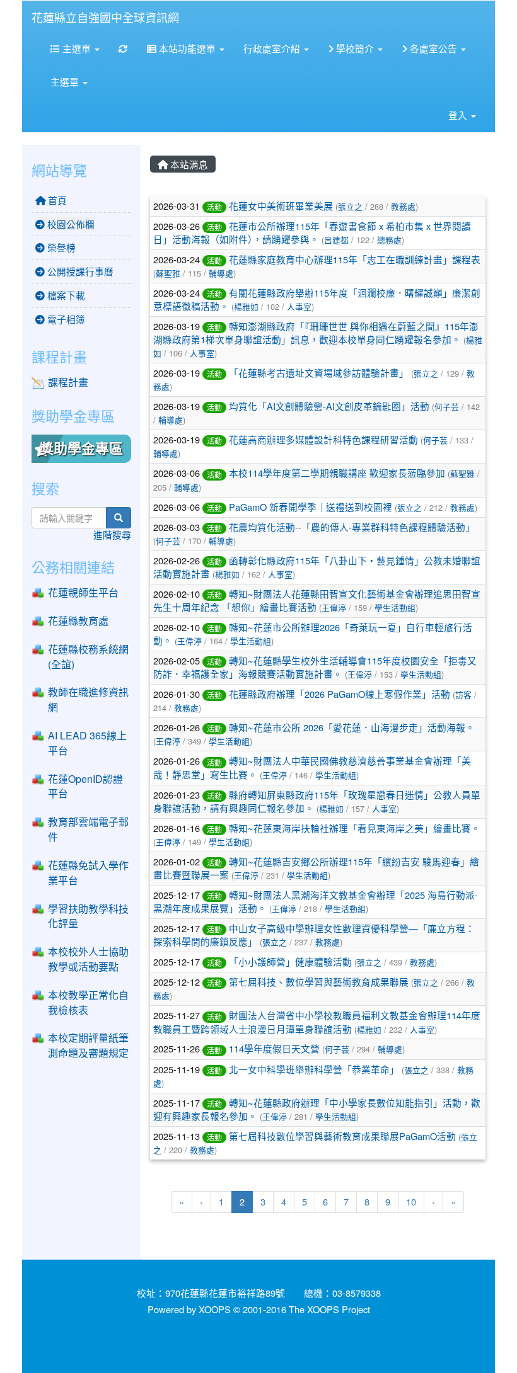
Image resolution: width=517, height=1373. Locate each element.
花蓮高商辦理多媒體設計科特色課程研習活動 (323, 439)
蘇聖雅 (168, 273)
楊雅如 (246, 306)
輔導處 (221, 273)
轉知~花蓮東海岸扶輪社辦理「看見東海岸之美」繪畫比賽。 (354, 828)
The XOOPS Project (329, 1309)
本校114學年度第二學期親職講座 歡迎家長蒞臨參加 (337, 472)
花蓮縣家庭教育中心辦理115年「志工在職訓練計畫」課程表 (354, 259)
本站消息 (188, 164)
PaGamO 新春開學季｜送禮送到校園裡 (310, 506)
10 (411, 1201)
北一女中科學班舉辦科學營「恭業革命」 (314, 1069)
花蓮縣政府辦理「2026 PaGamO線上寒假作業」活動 (339, 693)
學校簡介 (355, 48)
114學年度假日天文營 (274, 1048)
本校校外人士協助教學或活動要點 (88, 959)
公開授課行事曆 (79, 271)
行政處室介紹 (273, 48)
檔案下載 (65, 295)
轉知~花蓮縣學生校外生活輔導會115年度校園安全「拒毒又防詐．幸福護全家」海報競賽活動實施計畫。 (315, 667)
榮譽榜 (60, 247)
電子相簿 (65, 319)
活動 (214, 207)
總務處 (389, 240)
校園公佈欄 (70, 224)
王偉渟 (334, 607)
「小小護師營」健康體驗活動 (290, 961)
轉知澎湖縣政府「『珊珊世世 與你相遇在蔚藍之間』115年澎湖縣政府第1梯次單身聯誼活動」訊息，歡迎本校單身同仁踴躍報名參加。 (316, 332)
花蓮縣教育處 (78, 620)
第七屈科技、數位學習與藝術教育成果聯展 (319, 981)
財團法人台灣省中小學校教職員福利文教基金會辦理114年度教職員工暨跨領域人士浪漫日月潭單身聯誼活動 (316, 1021)
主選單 (76, 48)
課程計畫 (68, 382)
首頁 (56, 200)
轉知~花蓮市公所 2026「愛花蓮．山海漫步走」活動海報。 (352, 727)
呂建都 (336, 240)
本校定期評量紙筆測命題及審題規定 (88, 1045)
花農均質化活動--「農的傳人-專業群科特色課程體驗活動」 (352, 526)
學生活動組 (395, 607)
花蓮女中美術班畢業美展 (281, 205)
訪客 (463, 694)
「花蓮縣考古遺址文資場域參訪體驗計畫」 (319, 372)
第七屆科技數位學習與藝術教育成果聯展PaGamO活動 (342, 1135)
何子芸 (446, 407)
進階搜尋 (112, 534)
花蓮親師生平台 (83, 592)
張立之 (350, 206)
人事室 (299, 306)
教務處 (403, 206)
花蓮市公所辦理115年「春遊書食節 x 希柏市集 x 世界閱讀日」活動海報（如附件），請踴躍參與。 (312, 232)
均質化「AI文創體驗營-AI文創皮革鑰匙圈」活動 (329, 406)
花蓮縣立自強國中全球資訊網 (105, 17)
